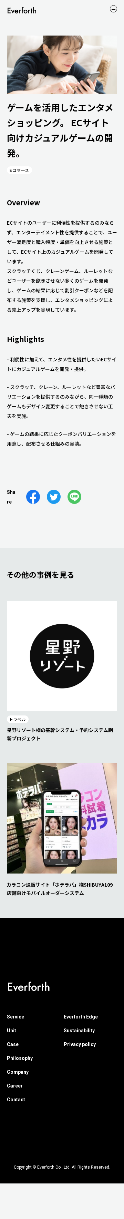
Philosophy (20, 1058)
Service (15, 1017)
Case (13, 1044)
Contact (16, 1099)
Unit (11, 1030)
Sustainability (79, 1030)
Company (18, 1072)
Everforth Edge (81, 1017)
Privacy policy (80, 1044)
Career (15, 1086)
